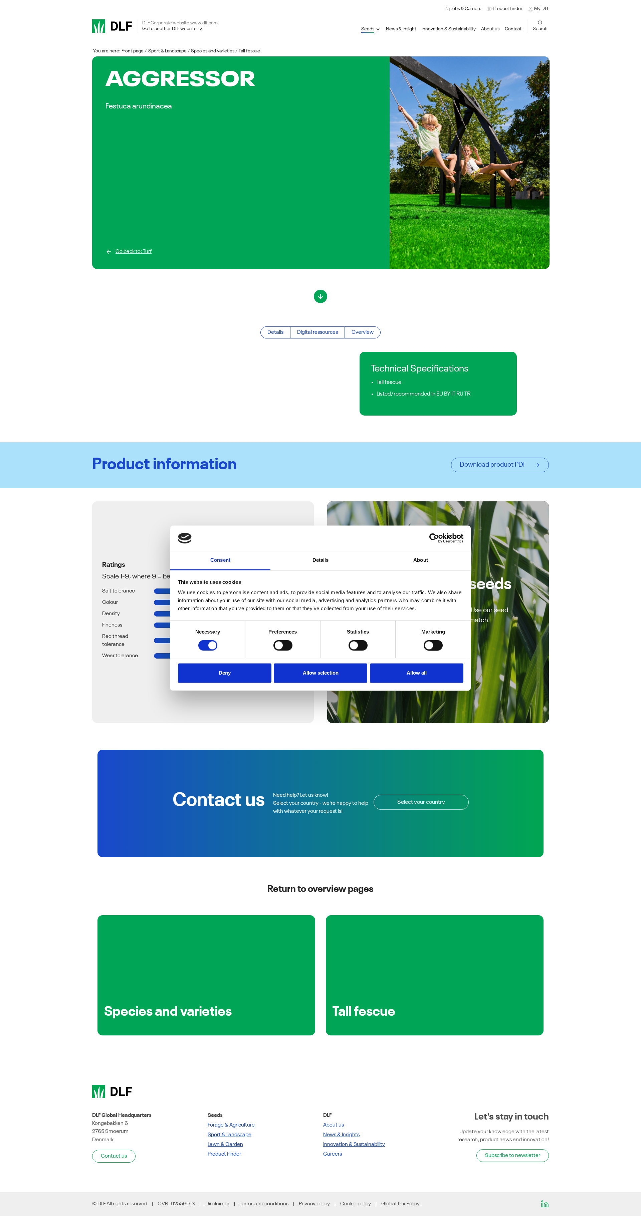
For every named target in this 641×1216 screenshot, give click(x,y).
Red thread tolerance (115, 640)
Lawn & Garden (225, 1144)
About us (333, 1125)
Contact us (114, 1156)
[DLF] (112, 26)
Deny (225, 673)
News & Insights (341, 1135)
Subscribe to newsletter (512, 1155)
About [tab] (420, 560)
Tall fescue (249, 51)
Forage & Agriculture (231, 1125)
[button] (448, 29)
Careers (332, 1154)
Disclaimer (217, 1204)
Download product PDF (495, 465)
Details (275, 332)
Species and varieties (212, 51)
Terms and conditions (264, 1204)
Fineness (112, 625)
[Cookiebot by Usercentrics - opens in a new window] (434, 538)
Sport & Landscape (167, 51)
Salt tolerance (118, 591)
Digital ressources (317, 332)
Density (111, 614)
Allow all (417, 673)
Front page (133, 51)
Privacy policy (314, 1204)
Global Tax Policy (400, 1204)
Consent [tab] (220, 560)
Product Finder (224, 1154)
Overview (363, 332)
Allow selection (321, 673)
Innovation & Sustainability (354, 1144)
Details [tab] (320, 560)
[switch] (282, 645)
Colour (110, 602)
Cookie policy (355, 1204)
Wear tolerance (120, 656)
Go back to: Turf (134, 251)
